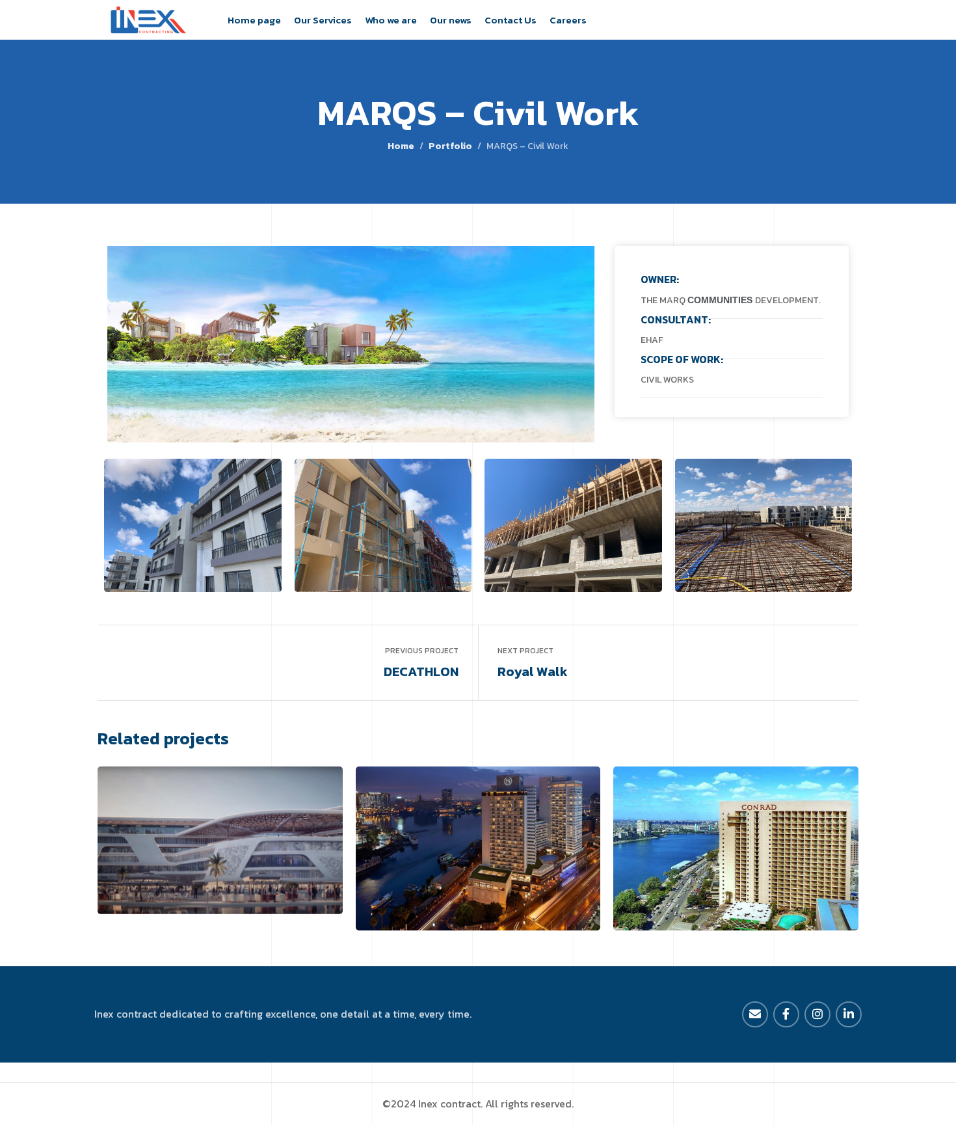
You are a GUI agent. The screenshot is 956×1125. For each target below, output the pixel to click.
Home (401, 146)
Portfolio (450, 146)
